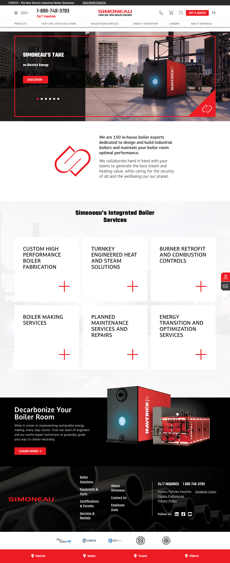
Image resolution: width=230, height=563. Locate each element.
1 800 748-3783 (194, 484)
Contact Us (118, 498)
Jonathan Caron (205, 492)
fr (214, 12)
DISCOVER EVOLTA (94, 2)
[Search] (181, 13)
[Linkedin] (177, 514)
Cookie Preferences (171, 496)
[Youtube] (190, 514)
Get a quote (197, 13)
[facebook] (183, 514)
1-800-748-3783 (53, 10)
